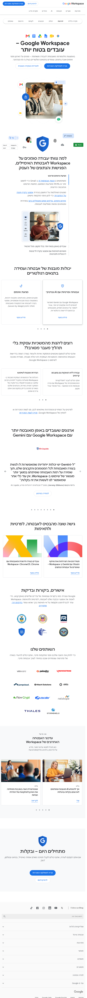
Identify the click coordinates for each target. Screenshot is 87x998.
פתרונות (77, 11)
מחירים (44, 11)
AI (51, 11)
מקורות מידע (33, 11)
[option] (72, 21)
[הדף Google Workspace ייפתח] (73, 3)
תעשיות (59, 11)
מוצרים (68, 11)
